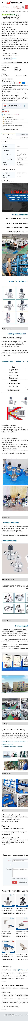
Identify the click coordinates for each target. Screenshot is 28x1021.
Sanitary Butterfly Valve (21, 976)
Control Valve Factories (22, 995)
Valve (24, 11)
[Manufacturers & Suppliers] (14, 2)
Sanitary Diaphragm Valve (8, 973)
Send (15, 882)
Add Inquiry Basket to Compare (10, 129)
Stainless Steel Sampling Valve (10, 999)
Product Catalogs (23, 970)
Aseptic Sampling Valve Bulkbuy (10, 1006)
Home (3, 11)
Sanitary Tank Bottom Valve (8, 976)
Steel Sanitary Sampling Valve (10, 1002)
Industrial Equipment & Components (13, 11)
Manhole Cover (19, 978)
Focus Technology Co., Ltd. (19, 1014)
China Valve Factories (8, 995)
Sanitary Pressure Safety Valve (9, 978)
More (3, 1009)
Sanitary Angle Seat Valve (22, 973)
